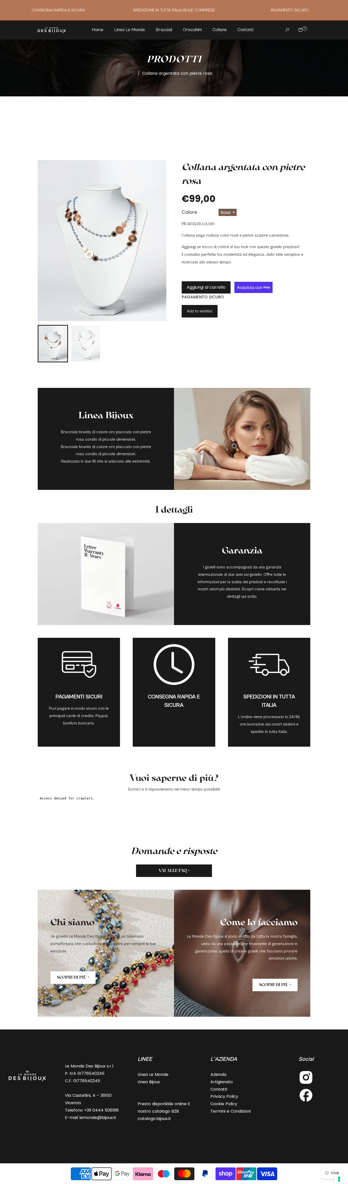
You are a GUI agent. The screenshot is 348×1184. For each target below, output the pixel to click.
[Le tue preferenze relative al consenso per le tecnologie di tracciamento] (339, 1179)
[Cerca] (285, 30)
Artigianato (221, 1082)
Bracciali (164, 29)
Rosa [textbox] (225, 212)
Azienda (218, 1074)
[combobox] (228, 212)
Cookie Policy (223, 1104)
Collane (219, 29)
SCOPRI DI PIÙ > (73, 977)
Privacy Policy (224, 1096)
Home (97, 29)
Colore (189, 212)
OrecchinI (192, 29)
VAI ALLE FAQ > (174, 870)
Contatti (245, 29)
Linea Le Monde (129, 29)
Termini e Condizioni (230, 1111)
